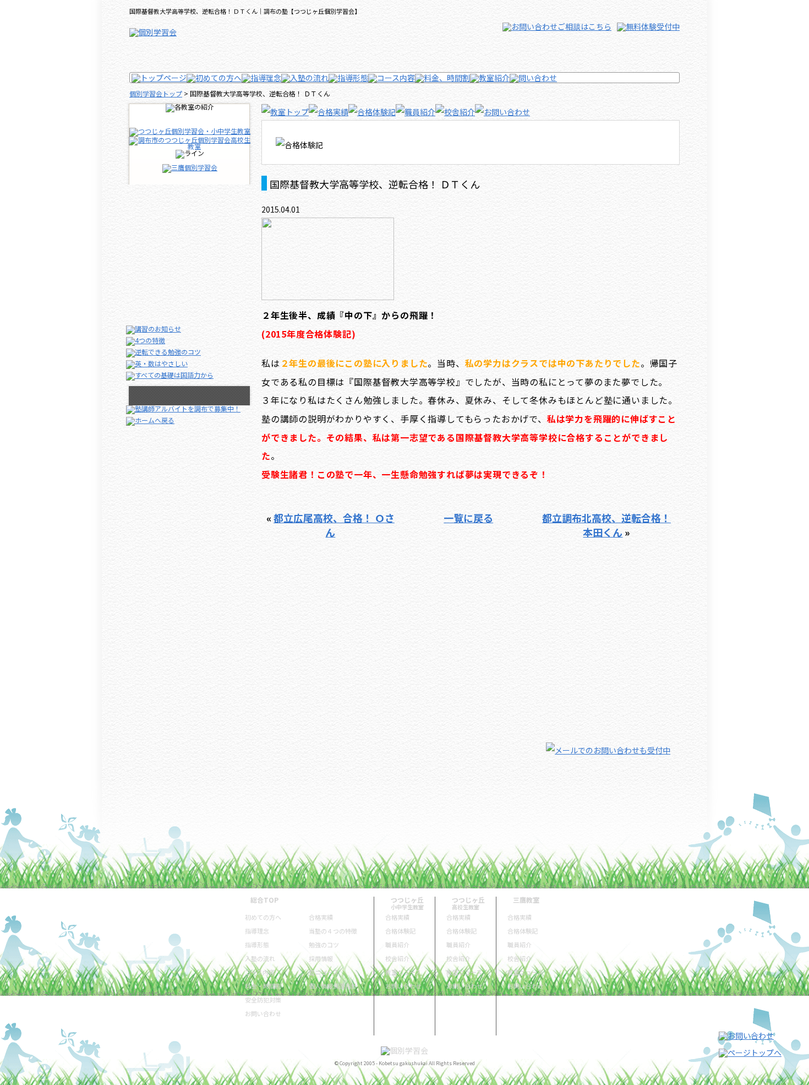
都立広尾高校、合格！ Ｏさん (334, 525)
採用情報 (321, 958)
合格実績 (321, 917)
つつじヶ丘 (407, 899)
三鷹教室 (526, 899)
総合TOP (264, 899)
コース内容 (260, 972)
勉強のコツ (324, 944)
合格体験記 (400, 930)
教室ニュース (403, 972)
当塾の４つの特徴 (333, 930)
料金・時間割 (263, 985)
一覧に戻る (468, 518)
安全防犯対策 (263, 999)
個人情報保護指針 (333, 985)
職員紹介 (397, 944)
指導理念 (257, 930)
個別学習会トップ (155, 93)
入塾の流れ (260, 958)
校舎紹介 (397, 958)
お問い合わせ (263, 1013)
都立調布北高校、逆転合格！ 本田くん (606, 525)
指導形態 (257, 944)
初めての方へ (263, 917)
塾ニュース (323, 972)
